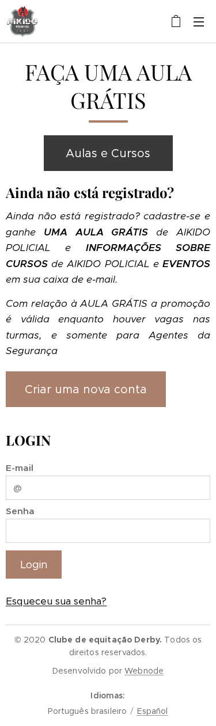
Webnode (144, 671)
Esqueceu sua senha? (56, 601)
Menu (198, 21)
